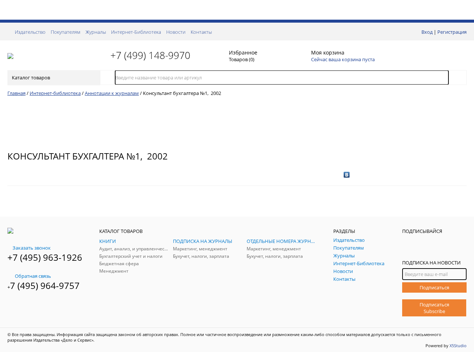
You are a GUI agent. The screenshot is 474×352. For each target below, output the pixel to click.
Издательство (30, 32)
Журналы (96, 32)
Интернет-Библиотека (136, 32)
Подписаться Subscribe (434, 308)
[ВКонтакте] (347, 175)
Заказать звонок (32, 247)
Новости (176, 32)
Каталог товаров (31, 77)
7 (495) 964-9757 (45, 285)
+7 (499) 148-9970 (150, 55)
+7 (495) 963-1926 (44, 257)
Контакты (201, 32)
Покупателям (65, 32)
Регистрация (452, 32)
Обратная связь (33, 276)
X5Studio (458, 345)
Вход (427, 32)
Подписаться (434, 287)
